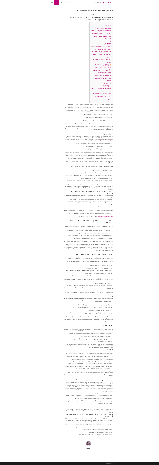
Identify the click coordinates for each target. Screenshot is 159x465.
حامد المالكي (107, 463)
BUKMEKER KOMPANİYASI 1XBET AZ (103, 39)
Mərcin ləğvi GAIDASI (107, 83)
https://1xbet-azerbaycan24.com (106, 140)
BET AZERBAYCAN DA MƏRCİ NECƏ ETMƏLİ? (101, 59)
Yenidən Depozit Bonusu (106, 56)
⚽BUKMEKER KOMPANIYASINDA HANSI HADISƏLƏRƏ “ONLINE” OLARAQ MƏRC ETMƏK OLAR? (101, 51)
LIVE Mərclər (108, 57)
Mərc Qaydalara (108, 43)
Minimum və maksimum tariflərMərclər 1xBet (102, 67)
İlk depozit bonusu (107, 81)
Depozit (109, 69)
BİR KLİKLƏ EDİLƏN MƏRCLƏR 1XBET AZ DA (102, 54)
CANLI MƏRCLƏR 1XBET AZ (105, 85)
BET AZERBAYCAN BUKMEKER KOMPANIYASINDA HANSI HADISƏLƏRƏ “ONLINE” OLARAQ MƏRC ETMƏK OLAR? (101, 79)
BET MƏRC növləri (107, 44)
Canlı (110, 41)
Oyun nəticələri (108, 25)
